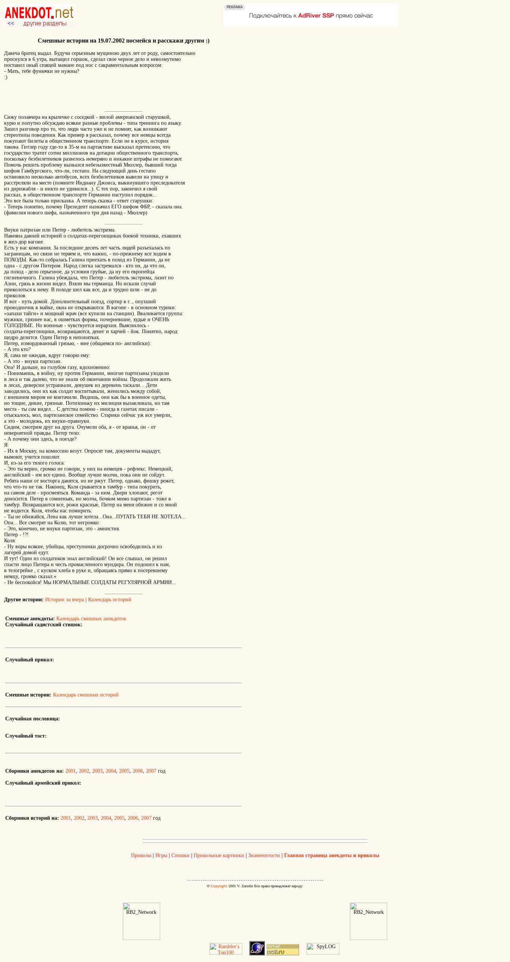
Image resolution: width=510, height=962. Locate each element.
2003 (97, 771)
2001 (70, 771)
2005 (124, 771)
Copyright (219, 886)
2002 (84, 771)
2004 (111, 771)
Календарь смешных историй (86, 695)
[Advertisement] (91, 97)
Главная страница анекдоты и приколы (331, 855)
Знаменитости (264, 855)
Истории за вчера (64, 599)
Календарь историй (109, 599)
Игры (161, 855)
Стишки (180, 855)
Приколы (142, 855)
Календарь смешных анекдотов (91, 618)
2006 (138, 771)
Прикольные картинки (219, 855)
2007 (151, 771)
